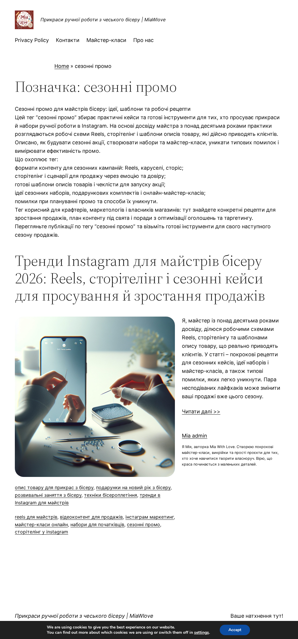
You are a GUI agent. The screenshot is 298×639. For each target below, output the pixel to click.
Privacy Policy (32, 40)
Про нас (143, 40)
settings (201, 632)
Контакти (67, 40)
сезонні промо (143, 524)
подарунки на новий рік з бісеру (133, 487)
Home (61, 66)
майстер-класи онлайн (41, 524)
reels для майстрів (36, 517)
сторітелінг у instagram (41, 532)
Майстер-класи (106, 40)
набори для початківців (97, 524)
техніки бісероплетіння (110, 495)
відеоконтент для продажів (91, 517)
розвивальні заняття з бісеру (48, 495)
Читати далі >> (201, 411)
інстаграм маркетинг (149, 517)
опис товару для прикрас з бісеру (54, 487)
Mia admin (194, 436)
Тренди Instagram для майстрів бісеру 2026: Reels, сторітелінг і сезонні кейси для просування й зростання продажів (140, 278)
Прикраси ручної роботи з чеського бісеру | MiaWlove (103, 19)
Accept (234, 630)
